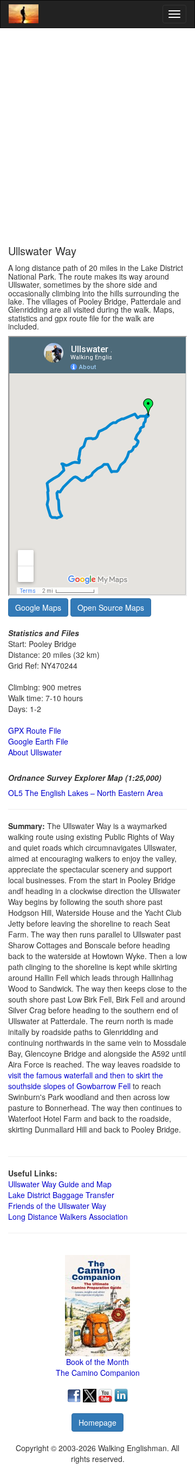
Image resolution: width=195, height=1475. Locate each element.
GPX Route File (34, 730)
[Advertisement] (97, 136)
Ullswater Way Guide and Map (60, 1184)
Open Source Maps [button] (110, 607)
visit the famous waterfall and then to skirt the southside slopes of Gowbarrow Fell (85, 1080)
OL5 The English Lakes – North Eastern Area (85, 792)
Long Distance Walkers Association (68, 1216)
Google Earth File (38, 741)
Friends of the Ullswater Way (57, 1205)
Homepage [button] (97, 1422)
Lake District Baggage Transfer (61, 1194)
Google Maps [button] (38, 607)
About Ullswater (35, 752)
